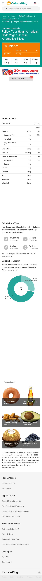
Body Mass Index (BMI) (10, 529)
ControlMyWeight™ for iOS (12, 501)
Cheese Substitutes (9, 19)
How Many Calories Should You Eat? (15, 544)
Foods (13, 16)
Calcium (5, 172)
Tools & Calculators (11, 523)
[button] (36, 3)
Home (4, 16)
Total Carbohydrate (9, 156)
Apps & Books (8, 495)
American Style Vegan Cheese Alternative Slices (20, 22)
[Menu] (3, 3)
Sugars (6, 164)
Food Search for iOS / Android (13, 506)
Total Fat (5, 131)
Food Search (6, 488)
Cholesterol (6, 149)
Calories (5, 124)
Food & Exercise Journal (11, 516)
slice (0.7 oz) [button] (21, 50)
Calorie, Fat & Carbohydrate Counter (15, 511)
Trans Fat (7, 139)
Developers (7, 551)
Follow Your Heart (26, 16)
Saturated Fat (9, 135)
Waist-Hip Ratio (7, 534)
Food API (5, 557)
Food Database (9, 478)
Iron (3, 175)
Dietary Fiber (8, 160)
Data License (7, 562)
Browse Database (8, 483)
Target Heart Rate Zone (11, 539)
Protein (5, 168)
